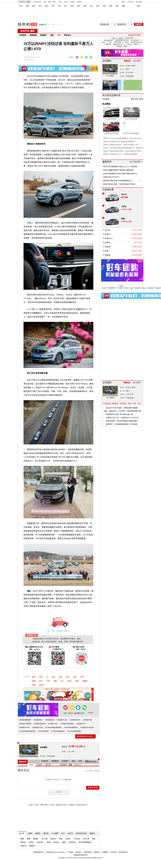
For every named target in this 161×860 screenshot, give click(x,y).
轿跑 (33, 685)
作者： (66, 713)
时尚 (52, 6)
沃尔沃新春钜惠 (131, 119)
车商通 (72, 2)
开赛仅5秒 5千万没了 (111, 177)
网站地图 (139, 2)
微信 (54, 2)
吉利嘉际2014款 (24, 727)
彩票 (117, 6)
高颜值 (85, 681)
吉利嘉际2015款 (37, 727)
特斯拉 (73, 595)
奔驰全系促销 (111, 119)
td (47, 677)
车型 (40, 677)
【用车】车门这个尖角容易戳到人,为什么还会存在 (122, 138)
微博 (49, 2)
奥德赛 (107, 255)
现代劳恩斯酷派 (85, 842)
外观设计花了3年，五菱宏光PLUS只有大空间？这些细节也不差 (122, 418)
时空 (82, 677)
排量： (64, 752)
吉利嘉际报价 (49, 720)
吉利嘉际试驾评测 (25, 724)
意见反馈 (113, 852)
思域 (61, 839)
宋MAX (124, 194)
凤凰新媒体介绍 (38, 852)
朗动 (64, 842)
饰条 (76, 681)
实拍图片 (43, 35)
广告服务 (70, 852)
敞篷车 (92, 833)
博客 (110, 6)
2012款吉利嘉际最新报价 (53, 727)
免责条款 (97, 852)
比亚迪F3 (40, 842)
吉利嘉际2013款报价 (87, 727)
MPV (63, 833)
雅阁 (22, 839)
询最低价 (127, 61)
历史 (97, 6)
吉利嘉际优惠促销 (40, 724)
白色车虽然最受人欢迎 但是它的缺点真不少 (120, 174)
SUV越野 (54, 833)
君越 (48, 842)
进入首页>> (137, 61)
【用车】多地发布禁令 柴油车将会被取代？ (119, 142)
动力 (40, 681)
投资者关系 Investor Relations (55, 852)
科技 (72, 6)
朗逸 (123, 219)
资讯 (27, 6)
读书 (78, 6)
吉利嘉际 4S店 (53, 724)
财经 (33, 6)
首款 (67, 677)
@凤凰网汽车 (77, 713)
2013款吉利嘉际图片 (71, 727)
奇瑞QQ (23, 846)
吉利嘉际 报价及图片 (67, 724)
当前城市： (64, 765)
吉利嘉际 (28, 84)
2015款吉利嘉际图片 (58, 731)
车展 (60, 2)
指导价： (123, 66)
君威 (28, 839)
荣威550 (32, 846)
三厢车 (30, 833)
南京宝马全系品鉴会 (131, 133)
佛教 (123, 6)
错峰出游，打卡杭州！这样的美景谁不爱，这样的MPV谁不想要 (125, 411)
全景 (48, 681)
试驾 (105, 411)
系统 (74, 677)
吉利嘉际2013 (81, 724)
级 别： (123, 69)
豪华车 (46, 833)
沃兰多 (107, 230)
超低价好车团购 (134, 35)
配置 (141, 99)
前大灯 (41, 685)
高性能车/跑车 (81, 833)
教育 (85, 6)
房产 (65, 6)
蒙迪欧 (35, 839)
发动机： (123, 73)
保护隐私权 (87, 852)
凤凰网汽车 (26, 25)
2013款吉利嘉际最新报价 (27, 731)
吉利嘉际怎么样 (62, 720)
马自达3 (56, 842)
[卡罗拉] (112, 210)
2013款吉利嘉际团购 (74, 731)
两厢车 (38, 833)
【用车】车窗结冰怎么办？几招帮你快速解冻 (120, 154)
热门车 (21, 834)
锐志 (94, 839)
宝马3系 (44, 839)
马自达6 (77, 839)
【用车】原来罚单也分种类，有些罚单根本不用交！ (122, 151)
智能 (60, 677)
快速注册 (131, 2)
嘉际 (32, 31)
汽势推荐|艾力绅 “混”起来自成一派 (119, 414)
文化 (91, 6)
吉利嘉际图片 (38, 720)
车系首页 (22, 35)
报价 (52, 35)
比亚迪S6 (72, 842)
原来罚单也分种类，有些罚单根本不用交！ (120, 184)
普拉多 (23, 842)
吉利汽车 (24, 31)
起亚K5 (68, 839)
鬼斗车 (31, 60)
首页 (20, 6)
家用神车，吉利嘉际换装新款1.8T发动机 (121, 424)
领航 (55, 681)
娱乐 (40, 6)
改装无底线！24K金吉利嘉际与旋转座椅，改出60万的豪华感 (122, 421)
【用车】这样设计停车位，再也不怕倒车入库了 (120, 145)
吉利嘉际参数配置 (25, 720)
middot (69, 681)
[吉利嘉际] (28, 751)
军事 (104, 6)
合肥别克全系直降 (111, 133)
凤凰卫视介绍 (123, 852)
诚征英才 (79, 852)
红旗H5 (107, 234)
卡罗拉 (31, 842)
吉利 (75, 76)
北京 (28, 2)
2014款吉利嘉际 (43, 731)
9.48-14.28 (130, 66)
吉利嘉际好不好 (75, 720)
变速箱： (43, 756)
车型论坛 (67, 35)
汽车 (59, 6)
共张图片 (110, 76)
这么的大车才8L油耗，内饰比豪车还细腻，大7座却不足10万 (122, 408)
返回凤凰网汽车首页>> (85, 736)
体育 (46, 6)
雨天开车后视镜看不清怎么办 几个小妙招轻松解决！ (120, 167)
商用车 (79, 2)
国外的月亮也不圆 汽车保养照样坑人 (117, 181)
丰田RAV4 (109, 238)
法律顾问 (105, 852)
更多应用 (38, 2)
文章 (59, 35)
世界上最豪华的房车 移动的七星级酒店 (118, 170)
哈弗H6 (107, 243)
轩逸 (106, 251)
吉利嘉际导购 (87, 720)
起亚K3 (53, 839)
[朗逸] (112, 222)
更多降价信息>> (91, 762)
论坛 (139, 403)
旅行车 (70, 833)
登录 (123, 2)
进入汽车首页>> (136, 162)
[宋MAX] (112, 198)
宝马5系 (86, 839)
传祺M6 (108, 247)
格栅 (33, 681)
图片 (137, 99)
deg (62, 681)
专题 (65, 2)
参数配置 (33, 35)
